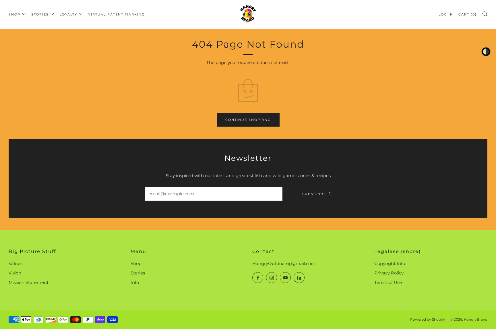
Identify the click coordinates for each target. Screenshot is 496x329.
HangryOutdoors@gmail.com (283, 263)
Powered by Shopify (427, 319)
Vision (15, 273)
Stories (40, 14)
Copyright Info (389, 263)
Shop (14, 14)
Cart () (467, 14)
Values (15, 263)
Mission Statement (29, 282)
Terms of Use (388, 282)
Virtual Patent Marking (116, 14)
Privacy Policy (389, 273)
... (10, 292)
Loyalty (68, 14)
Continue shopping (248, 120)
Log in (446, 14)
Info (135, 282)
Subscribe (314, 194)
